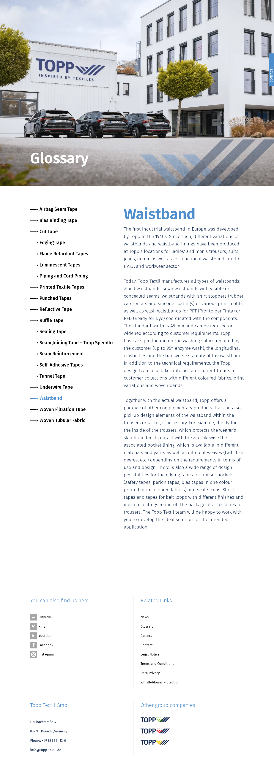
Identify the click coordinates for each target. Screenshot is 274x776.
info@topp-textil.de (45, 750)
